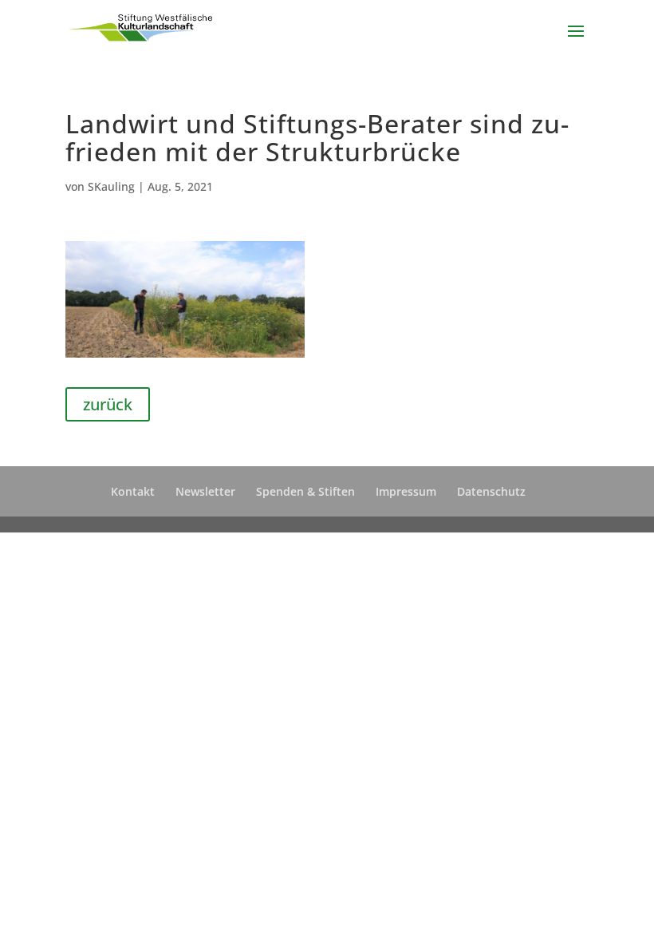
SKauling (111, 186)
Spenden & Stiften (305, 491)
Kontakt (133, 491)
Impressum (406, 491)
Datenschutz (491, 491)
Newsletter (205, 491)
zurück (107, 404)
